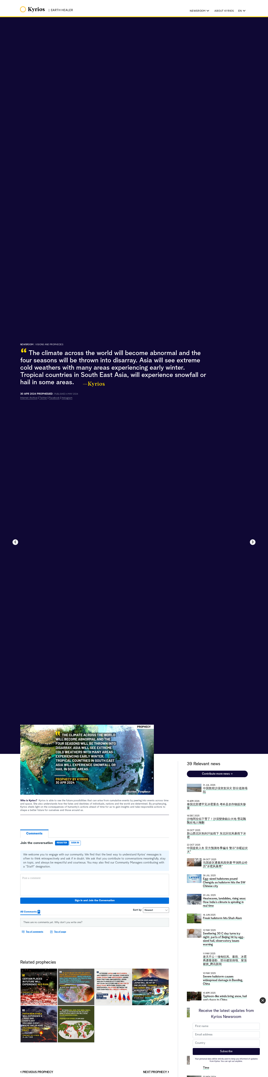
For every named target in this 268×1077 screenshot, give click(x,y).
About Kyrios (224, 11)
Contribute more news (217, 773)
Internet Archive (28, 398)
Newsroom (26, 345)
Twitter (43, 398)
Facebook (54, 398)
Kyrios (36, 9)
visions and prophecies (49, 345)
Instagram (67, 398)
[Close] (263, 1000)
